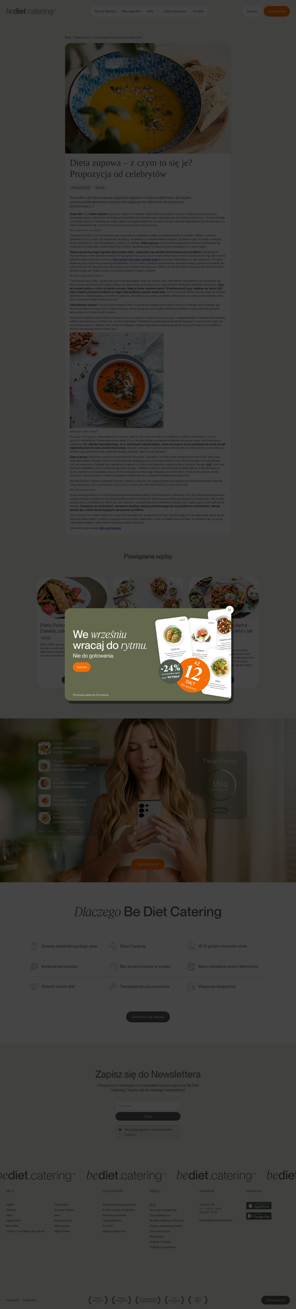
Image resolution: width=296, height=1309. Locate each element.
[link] (148, 654)
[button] (229, 610)
